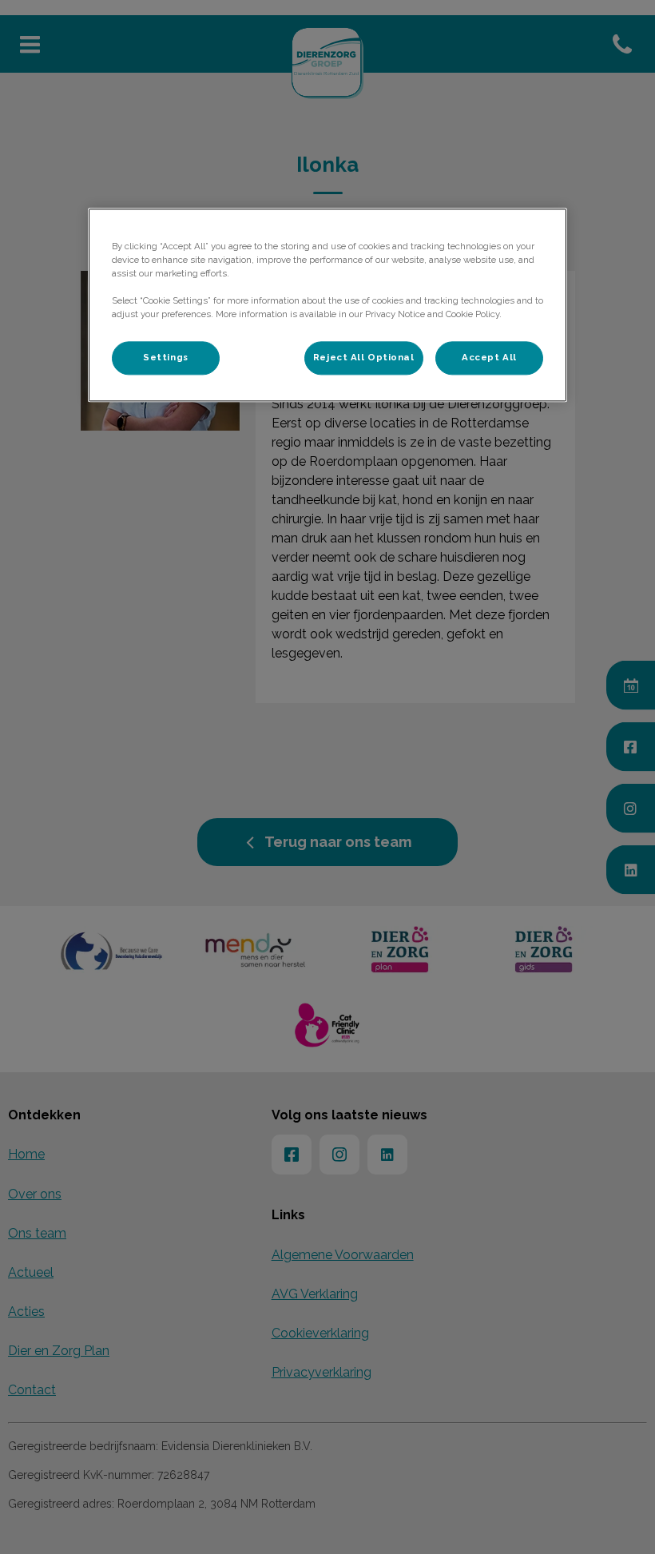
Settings (166, 357)
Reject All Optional (364, 357)
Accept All (489, 357)
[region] (327, 305)
